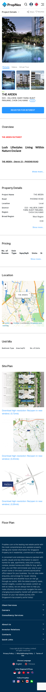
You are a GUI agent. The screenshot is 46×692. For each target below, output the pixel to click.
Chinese (31, 664)
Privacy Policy (8, 653)
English (19, 664)
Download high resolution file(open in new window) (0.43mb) (22, 457)
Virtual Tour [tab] (24, 67)
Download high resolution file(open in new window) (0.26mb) (22, 503)
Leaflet (6, 323)
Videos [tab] (14, 67)
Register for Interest (23, 110)
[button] (23, 301)
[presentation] (35, 59)
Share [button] (32, 12)
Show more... (38, 227)
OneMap (16, 323)
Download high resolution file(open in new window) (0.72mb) (22, 412)
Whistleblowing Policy (24, 653)
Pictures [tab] (6, 67)
